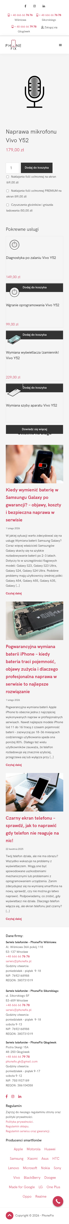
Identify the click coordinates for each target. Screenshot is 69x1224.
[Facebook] (25, 6)
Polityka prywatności (19, 1122)
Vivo (16, 1178)
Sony (57, 1168)
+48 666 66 (18, 956)
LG (41, 1187)
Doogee (50, 1178)
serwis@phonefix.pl (18, 961)
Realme (40, 1197)
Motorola (33, 1149)
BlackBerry (32, 1178)
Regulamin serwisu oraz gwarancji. (28, 1131)
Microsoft (30, 1168)
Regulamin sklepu (17, 1126)
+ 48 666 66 (21, 15)
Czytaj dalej (14, 593)
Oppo (27, 1197)
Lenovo (13, 1168)
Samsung (16, 1159)
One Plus (53, 1187)
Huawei (49, 1149)
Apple (18, 1149)
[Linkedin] (43, 6)
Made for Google (22, 1187)
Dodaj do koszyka (37, 168)
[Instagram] (34, 6)
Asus (44, 1159)
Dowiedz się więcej (34, 429)
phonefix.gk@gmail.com (22, 1061)
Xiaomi (32, 1159)
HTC (55, 1159)
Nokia (45, 1168)
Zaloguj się (51, 27)
